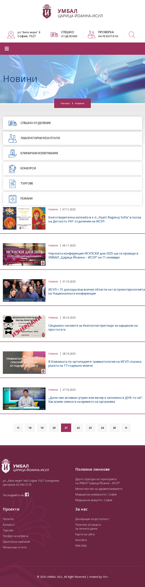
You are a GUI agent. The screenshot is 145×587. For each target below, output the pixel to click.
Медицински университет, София (96, 494)
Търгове (8, 530)
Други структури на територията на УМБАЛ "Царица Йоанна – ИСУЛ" (97, 481)
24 (102, 428)
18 (29, 428)
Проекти (8, 519)
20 (54, 428)
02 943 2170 (23, 484)
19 (41, 428)
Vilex (105, 577)
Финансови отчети (15, 547)
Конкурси (8, 524)
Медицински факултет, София (93, 500)
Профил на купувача (15, 536)
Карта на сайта (85, 534)
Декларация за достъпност (92, 519)
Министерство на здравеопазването (98, 489)
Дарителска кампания (16, 541)
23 (90, 428)
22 (78, 428)
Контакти (81, 540)
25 (114, 428)
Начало (65, 103)
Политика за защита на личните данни (88, 526)
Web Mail (80, 545)
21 (66, 428)
